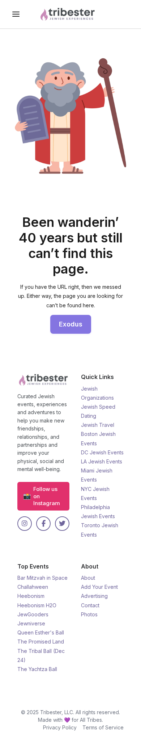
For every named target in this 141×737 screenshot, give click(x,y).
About (88, 578)
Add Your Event (99, 587)
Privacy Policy (60, 727)
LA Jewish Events (101, 461)
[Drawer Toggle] (16, 14)
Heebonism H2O (36, 605)
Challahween (32, 587)
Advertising (94, 596)
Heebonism (30, 596)
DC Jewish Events (102, 452)
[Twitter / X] (62, 523)
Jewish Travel (97, 425)
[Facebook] (43, 523)
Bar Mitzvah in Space (42, 578)
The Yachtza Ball (37, 669)
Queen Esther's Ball (40, 632)
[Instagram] (24, 523)
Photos (89, 614)
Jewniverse (31, 623)
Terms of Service (103, 727)
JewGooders (32, 614)
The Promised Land (40, 641)
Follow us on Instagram (41, 496)
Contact (90, 605)
